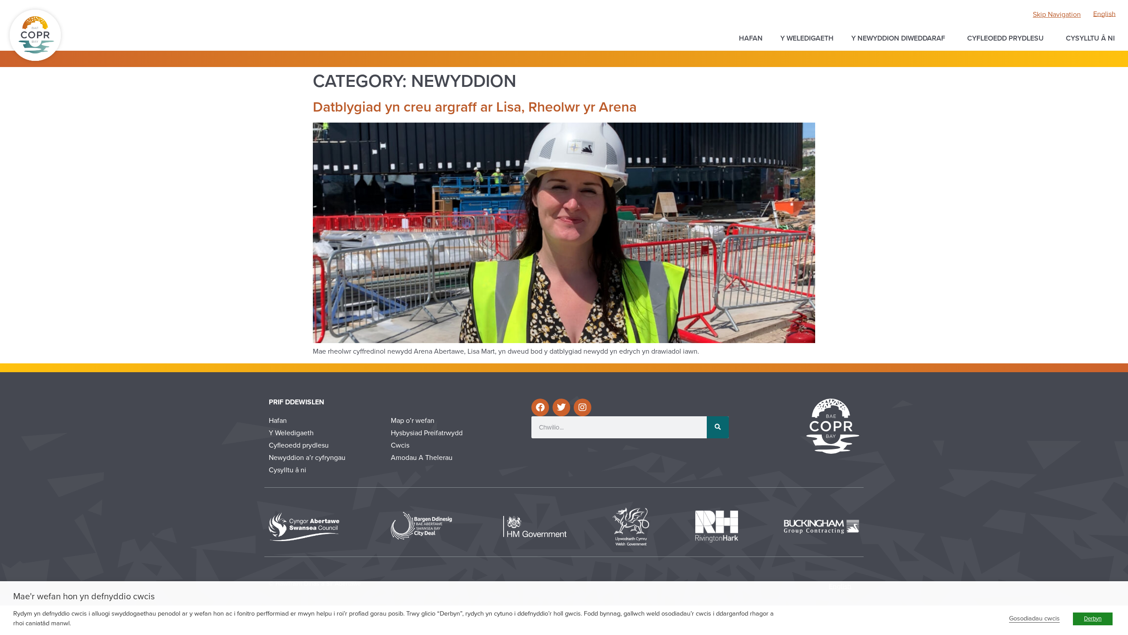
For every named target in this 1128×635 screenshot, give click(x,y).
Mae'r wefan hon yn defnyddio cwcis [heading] (84, 596)
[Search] (718, 427)
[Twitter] (561, 407)
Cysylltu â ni (1090, 38)
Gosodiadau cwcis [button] (1034, 618)
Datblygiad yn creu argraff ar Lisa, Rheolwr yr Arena (475, 107)
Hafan (751, 38)
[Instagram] (582, 407)
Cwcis (400, 445)
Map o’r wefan (412, 420)
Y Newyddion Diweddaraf (898, 38)
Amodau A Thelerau (422, 457)
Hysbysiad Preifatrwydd (427, 433)
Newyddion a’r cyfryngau (307, 457)
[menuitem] (1104, 14)
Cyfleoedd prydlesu (1005, 38)
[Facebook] (540, 407)
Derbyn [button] (1093, 618)
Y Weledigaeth (807, 38)
